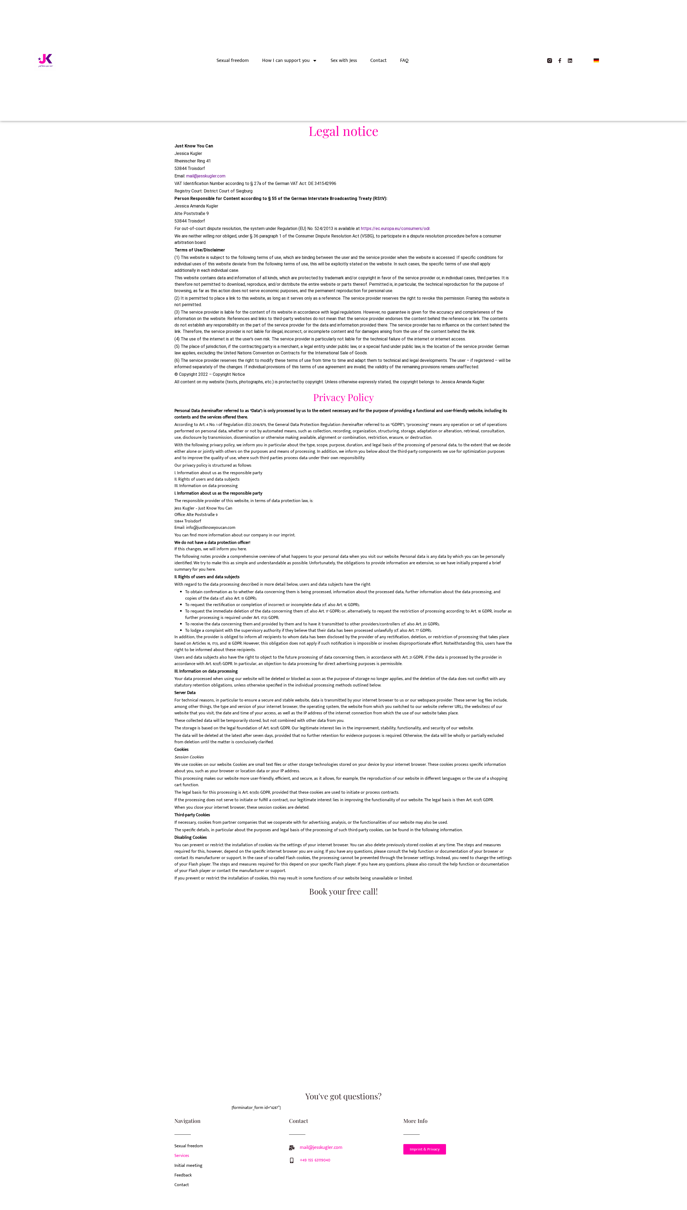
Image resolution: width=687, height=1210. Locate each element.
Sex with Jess (344, 60)
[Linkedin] (570, 60)
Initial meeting (188, 1165)
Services (181, 1155)
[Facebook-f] (559, 60)
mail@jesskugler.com (205, 176)
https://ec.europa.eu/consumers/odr (395, 228)
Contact (378, 60)
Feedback (183, 1175)
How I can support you (286, 60)
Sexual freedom (233, 60)
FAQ (404, 60)
